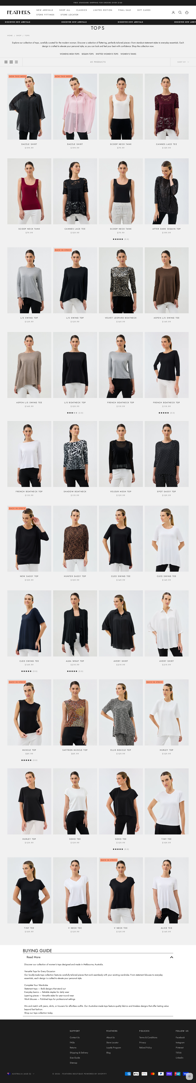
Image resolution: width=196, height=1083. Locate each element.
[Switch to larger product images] (6, 62)
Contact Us (75, 1037)
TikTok (178, 1052)
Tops (27, 35)
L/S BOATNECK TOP (75, 402)
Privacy (142, 1042)
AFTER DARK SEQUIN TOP (167, 229)
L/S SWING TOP (29, 318)
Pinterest (179, 1047)
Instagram (180, 1042)
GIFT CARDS (144, 10)
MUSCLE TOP (29, 750)
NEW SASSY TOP (29, 576)
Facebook (180, 1037)
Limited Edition (102, 10)
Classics (81, 10)
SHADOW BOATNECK (75, 491)
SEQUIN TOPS (88, 53)
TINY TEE (167, 839)
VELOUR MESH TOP (120, 491)
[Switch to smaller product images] (11, 62)
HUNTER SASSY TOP (75, 576)
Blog (108, 1052)
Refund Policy (145, 1047)
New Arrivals (44, 10)
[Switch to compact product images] (16, 62)
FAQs (72, 1042)
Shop (18, 35)
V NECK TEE (75, 928)
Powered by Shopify (95, 1074)
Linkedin (179, 1057)
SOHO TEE (75, 839)
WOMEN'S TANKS (128, 53)
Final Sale (124, 10)
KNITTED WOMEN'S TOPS (107, 53)
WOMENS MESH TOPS (69, 53)
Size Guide (75, 1057)
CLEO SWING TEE (121, 576)
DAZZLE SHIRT (29, 144)
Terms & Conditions (148, 1037)
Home (10, 35)
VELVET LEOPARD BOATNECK (121, 318)
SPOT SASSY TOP (166, 491)
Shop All (64, 10)
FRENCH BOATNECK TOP (120, 402)
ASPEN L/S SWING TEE (167, 318)
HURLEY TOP (167, 750)
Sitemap (73, 1062)
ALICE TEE (166, 928)
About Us (110, 1037)
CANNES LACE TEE (166, 144)
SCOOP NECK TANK (121, 144)
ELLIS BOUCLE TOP (121, 750)
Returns (73, 1047)
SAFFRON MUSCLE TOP (75, 750)
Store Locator (70, 14)
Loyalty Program (113, 1047)
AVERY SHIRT (121, 661)
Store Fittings (45, 14)
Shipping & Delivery (79, 1052)
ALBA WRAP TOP (75, 661)
